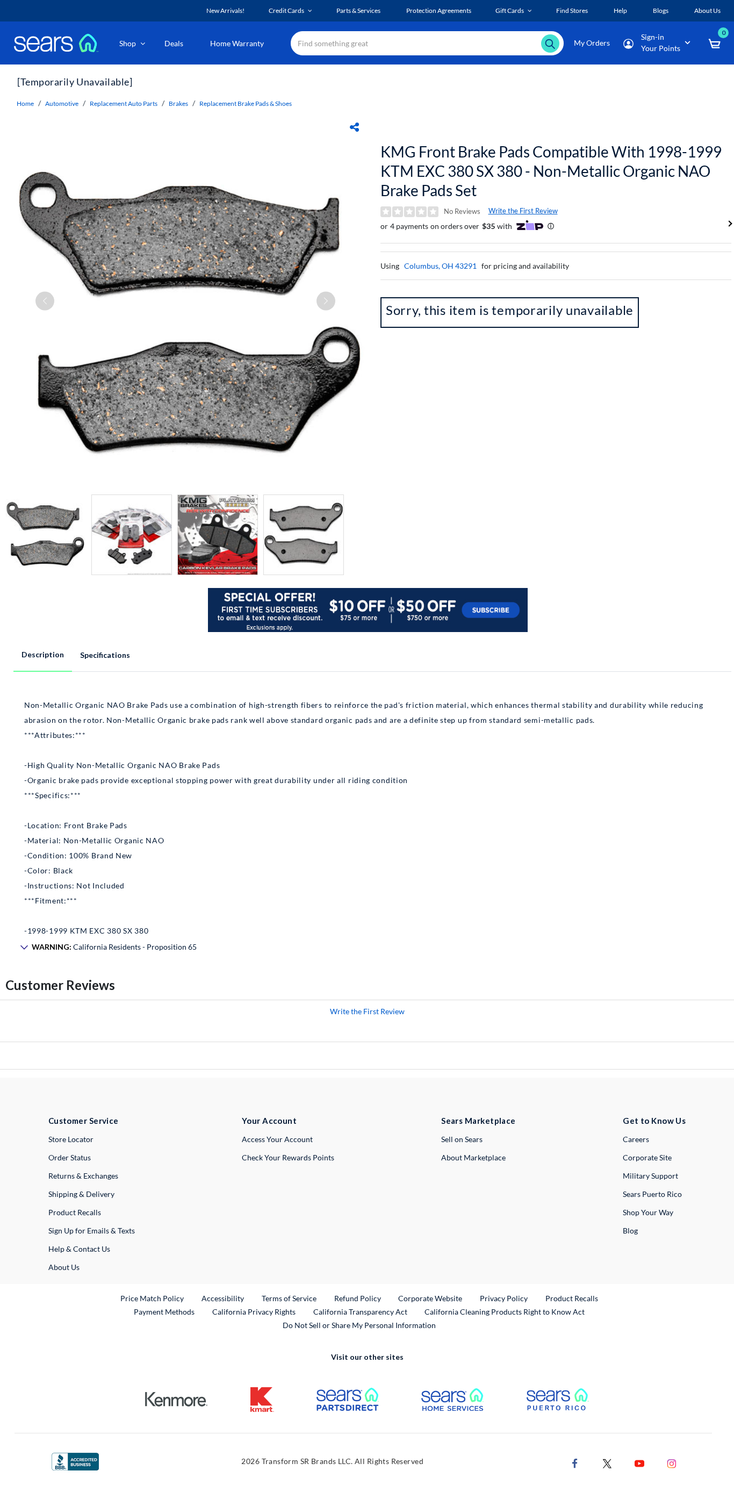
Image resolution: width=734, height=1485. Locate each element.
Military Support (650, 1175)
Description (42, 654)
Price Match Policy (152, 1298)
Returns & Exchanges (83, 1175)
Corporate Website (430, 1298)
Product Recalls (74, 1212)
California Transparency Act (360, 1311)
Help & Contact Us (79, 1248)
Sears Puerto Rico (652, 1194)
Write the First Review (523, 210)
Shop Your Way (648, 1212)
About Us (64, 1267)
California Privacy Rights (254, 1311)
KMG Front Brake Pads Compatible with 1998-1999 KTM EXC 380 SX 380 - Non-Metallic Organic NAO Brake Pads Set (551, 170)
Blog (630, 1230)
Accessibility (223, 1298)
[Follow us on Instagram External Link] (671, 1462)
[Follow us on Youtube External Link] (639, 1462)
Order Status (69, 1157)
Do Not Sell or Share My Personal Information (359, 1325)
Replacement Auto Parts (123, 103)
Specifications (105, 654)
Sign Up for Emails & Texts (91, 1230)
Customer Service (83, 1120)
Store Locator (70, 1139)
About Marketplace (473, 1157)
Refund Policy (357, 1298)
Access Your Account (277, 1139)
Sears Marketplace (478, 1120)
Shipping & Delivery (81, 1194)
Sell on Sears (462, 1139)
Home (25, 103)
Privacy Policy (504, 1298)
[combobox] (427, 43)
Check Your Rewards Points (288, 1157)
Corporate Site (647, 1157)
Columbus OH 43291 (440, 265)
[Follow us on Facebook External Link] (575, 1462)
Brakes (178, 103)
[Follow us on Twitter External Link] (607, 1462)
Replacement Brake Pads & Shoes (245, 103)
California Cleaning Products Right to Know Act (504, 1311)
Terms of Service (289, 1298)
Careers (636, 1139)
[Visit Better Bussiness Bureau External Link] (75, 1460)
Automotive (61, 103)
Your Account (269, 1120)
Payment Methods (164, 1311)
